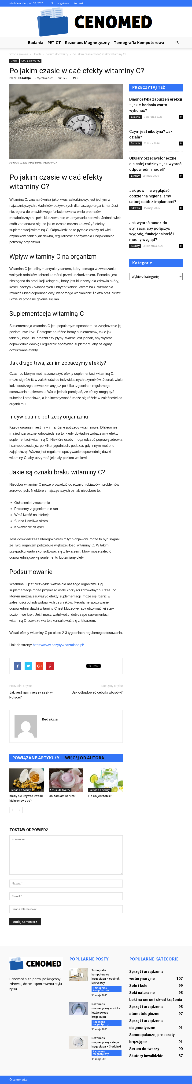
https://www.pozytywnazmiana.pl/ (58, 645)
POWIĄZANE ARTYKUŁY (35, 757)
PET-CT (54, 42)
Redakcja (24, 78)
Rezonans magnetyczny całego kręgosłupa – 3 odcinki (106, 1042)
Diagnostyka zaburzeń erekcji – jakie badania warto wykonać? (155, 105)
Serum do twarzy (30, 60)
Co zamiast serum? (62, 796)
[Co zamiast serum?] (66, 780)
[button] (177, 42)
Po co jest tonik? (99, 796)
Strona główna (60, 3)
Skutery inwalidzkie (146, 1056)
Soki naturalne (142, 992)
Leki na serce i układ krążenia (155, 999)
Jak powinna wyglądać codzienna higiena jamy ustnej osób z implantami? (152, 196)
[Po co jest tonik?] (105, 780)
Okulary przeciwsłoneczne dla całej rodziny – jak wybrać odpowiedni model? (155, 164)
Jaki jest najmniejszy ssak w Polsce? (31, 694)
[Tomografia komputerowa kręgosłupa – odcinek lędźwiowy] (78, 974)
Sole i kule (138, 985)
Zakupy (135, 175)
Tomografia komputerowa (139, 42)
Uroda (14, 60)
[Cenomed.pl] (96, 21)
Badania (35, 42)
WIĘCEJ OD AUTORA (84, 757)
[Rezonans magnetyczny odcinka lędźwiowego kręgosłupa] (78, 1008)
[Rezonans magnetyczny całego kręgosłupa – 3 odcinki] (78, 1042)
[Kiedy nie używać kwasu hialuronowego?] (26, 780)
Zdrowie (135, 208)
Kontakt (78, 3)
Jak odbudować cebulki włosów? (97, 692)
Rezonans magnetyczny (87, 42)
